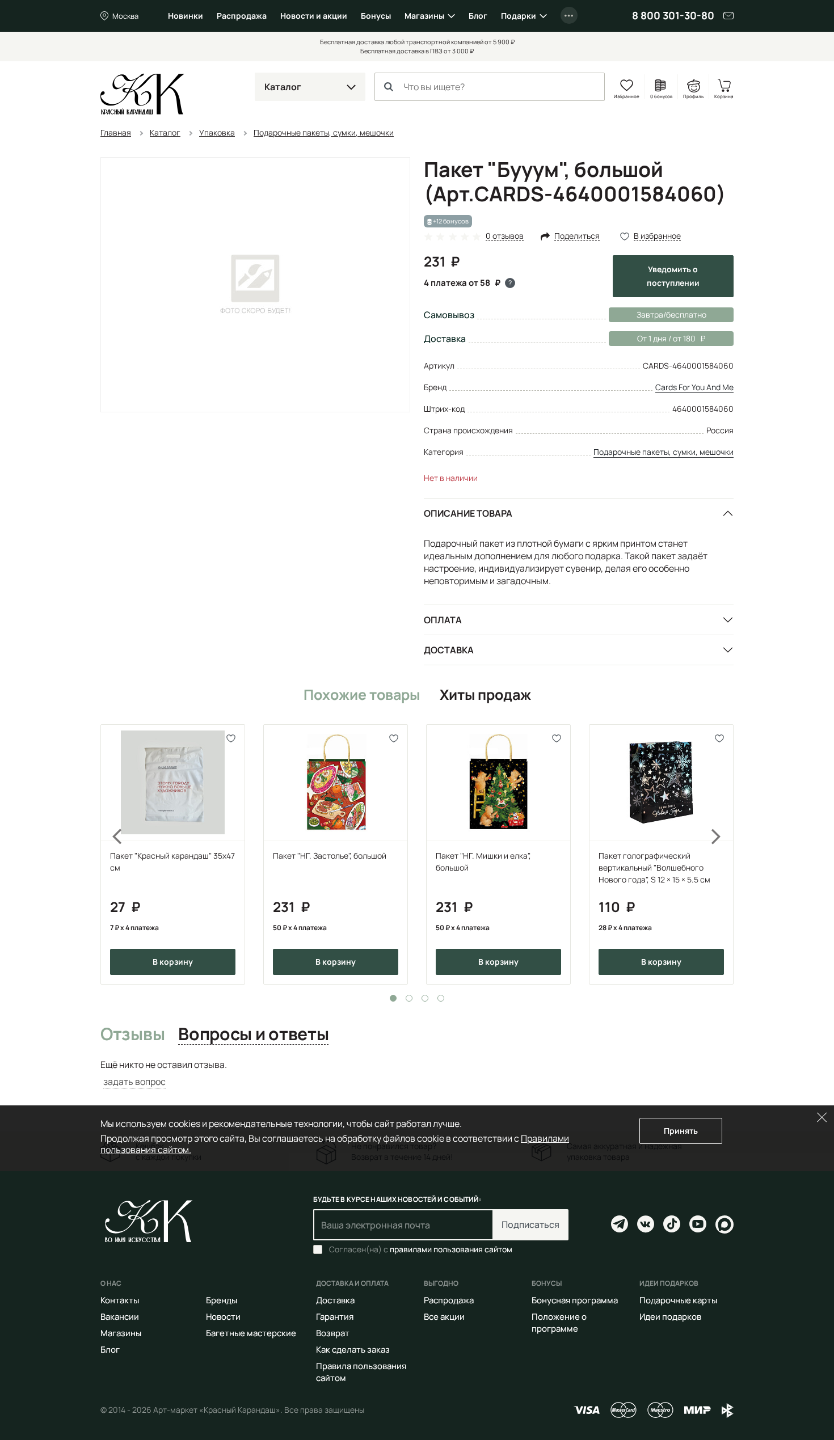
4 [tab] (440, 998)
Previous (110, 854)
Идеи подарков (670, 1317)
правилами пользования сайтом (451, 1249)
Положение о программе (559, 1323)
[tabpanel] (172, 854)
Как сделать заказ (353, 1349)
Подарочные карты (678, 1300)
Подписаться (530, 1224)
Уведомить (673, 276)
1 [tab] (393, 998)
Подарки (518, 15)
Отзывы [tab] (132, 1034)
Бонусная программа (575, 1300)
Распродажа (242, 15)
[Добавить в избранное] (231, 738)
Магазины (424, 15)
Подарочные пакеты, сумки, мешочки (663, 451)
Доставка (449, 650)
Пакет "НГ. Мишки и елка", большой (483, 861)
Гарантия (334, 1317)
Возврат (332, 1333)
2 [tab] (409, 998)
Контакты (119, 1300)
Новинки (185, 15)
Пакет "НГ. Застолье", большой (329, 855)
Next (723, 854)
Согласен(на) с (420, 1249)
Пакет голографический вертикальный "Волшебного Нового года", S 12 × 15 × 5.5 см (654, 867)
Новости (223, 1317)
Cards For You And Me (694, 387)
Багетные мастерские (251, 1333)
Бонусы (376, 15)
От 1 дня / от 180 (652, 338)
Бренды (221, 1300)
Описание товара (468, 513)
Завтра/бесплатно (671, 314)
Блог (478, 15)
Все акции (444, 1317)
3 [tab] (425, 998)
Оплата (443, 620)
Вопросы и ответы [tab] (253, 1034)
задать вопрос (134, 1081)
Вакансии (119, 1317)
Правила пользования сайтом (361, 1372)
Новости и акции (313, 15)
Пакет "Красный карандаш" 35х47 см (172, 861)
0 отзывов (505, 236)
